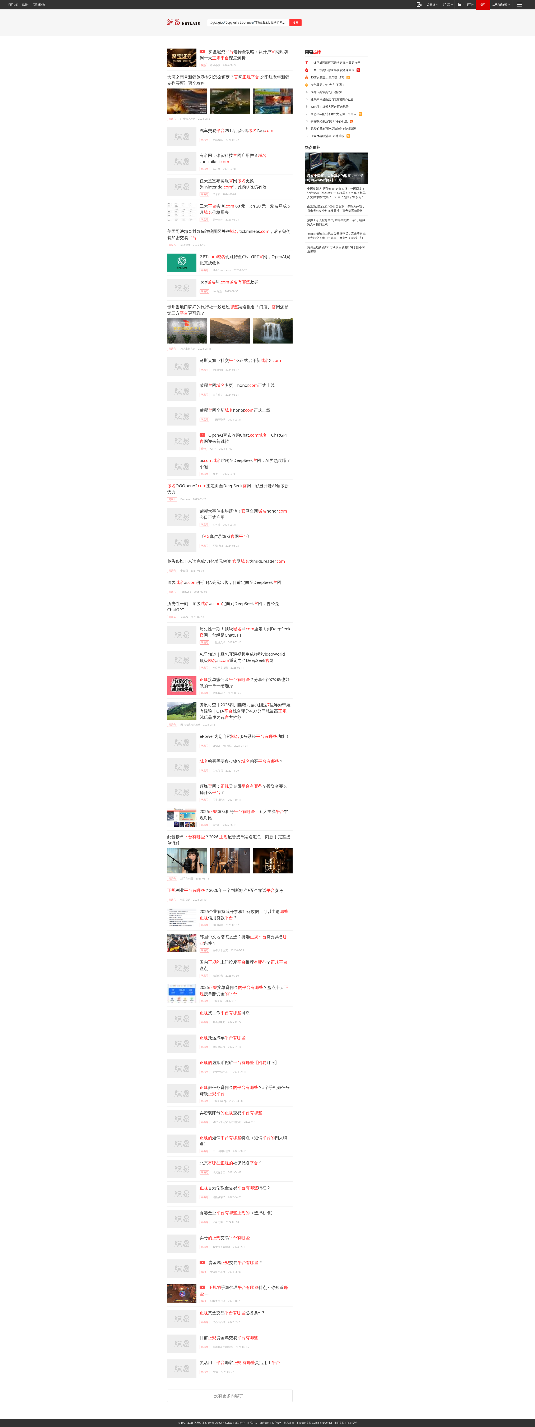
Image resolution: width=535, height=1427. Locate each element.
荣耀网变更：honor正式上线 (237, 385)
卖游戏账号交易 (231, 1112)
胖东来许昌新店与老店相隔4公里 (332, 99)
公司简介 (240, 1422)
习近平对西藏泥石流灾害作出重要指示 (335, 63)
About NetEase (223, 1422)
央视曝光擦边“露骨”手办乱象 (329, 121)
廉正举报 (339, 1422)
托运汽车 (223, 1037)
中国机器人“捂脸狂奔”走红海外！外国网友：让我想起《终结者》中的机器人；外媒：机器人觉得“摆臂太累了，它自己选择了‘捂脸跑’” (336, 193)
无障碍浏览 (39, 4)
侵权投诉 (352, 1422)
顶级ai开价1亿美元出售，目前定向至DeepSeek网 (224, 582)
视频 (203, 65)
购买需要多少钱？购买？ (241, 761)
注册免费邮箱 (499, 4)
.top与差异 (229, 282)
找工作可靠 (225, 1012)
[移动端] (419, 4)
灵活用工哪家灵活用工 (240, 1362)
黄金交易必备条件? (232, 1312)
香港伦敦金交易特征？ (235, 1188)
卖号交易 (225, 1237)
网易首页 (13, 4)
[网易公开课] (432, 4)
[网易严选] (447, 4)
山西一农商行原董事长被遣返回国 (332, 70)
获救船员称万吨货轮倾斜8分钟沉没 (333, 129)
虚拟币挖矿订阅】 (239, 1062)
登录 (482, 4)
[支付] (460, 4)
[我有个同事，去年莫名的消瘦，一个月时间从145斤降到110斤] (336, 168)
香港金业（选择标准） (237, 1212)
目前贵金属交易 (229, 1337)
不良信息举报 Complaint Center (314, 1422)
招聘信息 (264, 1422)
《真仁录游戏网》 (225, 536)
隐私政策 (289, 1422)
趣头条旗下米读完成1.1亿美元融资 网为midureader (226, 561)
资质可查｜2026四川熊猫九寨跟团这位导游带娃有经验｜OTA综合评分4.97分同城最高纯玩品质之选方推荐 (245, 711)
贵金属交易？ (235, 1262)
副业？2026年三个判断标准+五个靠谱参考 (225, 890)
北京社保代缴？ (231, 1163)
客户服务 (277, 1422)
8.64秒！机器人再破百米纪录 (330, 107)
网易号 (172, 119)
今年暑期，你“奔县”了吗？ (328, 85)
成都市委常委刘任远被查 (327, 92)
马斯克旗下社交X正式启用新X (240, 360)
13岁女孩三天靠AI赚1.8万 (327, 77)
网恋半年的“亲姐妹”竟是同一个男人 (334, 114)
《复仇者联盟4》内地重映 (327, 136)
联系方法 (252, 1422)
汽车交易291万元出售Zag (236, 130)
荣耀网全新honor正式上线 (235, 410)
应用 (24, 4)
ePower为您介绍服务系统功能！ (244, 736)
